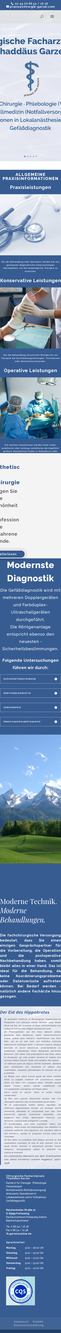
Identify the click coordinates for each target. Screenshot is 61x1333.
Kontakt (38, 1321)
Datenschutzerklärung (29, 1325)
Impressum (21, 1321)
